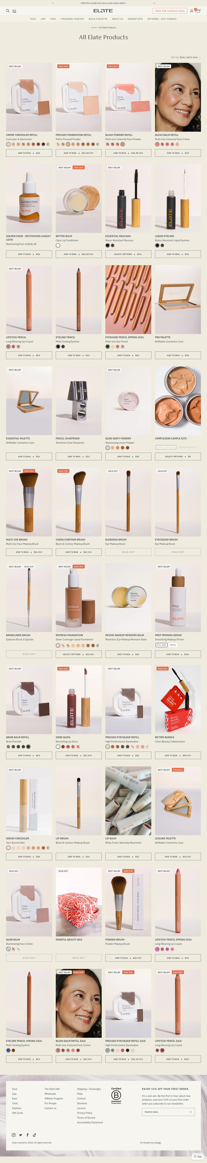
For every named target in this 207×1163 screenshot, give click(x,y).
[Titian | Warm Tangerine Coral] (117, 144)
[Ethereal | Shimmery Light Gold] (147, 747)
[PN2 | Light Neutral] (68, 144)
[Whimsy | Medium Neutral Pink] (162, 144)
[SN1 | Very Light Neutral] (18, 848)
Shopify (146, 1142)
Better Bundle (164, 737)
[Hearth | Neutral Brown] (63, 346)
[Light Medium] (112, 448)
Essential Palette (18, 438)
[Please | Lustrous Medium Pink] (68, 747)
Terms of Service (86, 1117)
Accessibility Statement (90, 1122)
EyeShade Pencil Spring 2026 (124, 337)
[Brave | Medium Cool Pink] (112, 144)
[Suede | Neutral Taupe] (8, 747)
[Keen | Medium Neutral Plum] (63, 1050)
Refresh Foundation (189, 447)
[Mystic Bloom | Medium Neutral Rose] (73, 1050)
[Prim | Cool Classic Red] (162, 1050)
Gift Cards (17, 1112)
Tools (15, 1103)
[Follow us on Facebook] (28, 1135)
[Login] (191, 11)
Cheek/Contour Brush (70, 539)
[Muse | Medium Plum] (162, 949)
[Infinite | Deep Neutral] (157, 1050)
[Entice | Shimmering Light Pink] (117, 1050)
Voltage (157, 1142)
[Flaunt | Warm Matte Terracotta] (112, 747)
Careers (81, 1108)
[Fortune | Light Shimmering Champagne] (107, 747)
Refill (173, 644)
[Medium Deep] (122, 448)
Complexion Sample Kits (171, 438)
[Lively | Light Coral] (172, 949)
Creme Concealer (166, 447)
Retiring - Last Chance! (162, 18)
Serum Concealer (17, 838)
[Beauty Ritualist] (14, 11)
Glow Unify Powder (118, 438)
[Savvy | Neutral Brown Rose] (58, 1050)
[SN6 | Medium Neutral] (48, 848)
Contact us (50, 1108)
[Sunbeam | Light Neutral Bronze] (122, 144)
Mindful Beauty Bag (69, 939)
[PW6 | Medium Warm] (88, 144)
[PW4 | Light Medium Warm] (78, 144)
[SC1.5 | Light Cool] (13, 848)
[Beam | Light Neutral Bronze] (68, 1050)
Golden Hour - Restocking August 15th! (28, 237)
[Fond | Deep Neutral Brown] (122, 747)
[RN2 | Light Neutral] (68, 645)
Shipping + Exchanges (89, 1088)
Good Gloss (63, 737)
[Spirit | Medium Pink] (167, 949)
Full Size (161, 644)
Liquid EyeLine (164, 236)
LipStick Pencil (16, 337)
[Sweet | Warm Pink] (142, 747)
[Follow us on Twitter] (21, 1135)
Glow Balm (13, 939)
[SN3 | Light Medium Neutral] (33, 848)
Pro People (51, 1103)
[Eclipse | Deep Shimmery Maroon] (127, 1050)
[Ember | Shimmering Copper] (117, 747)
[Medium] (117, 448)
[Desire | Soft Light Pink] (107, 144)
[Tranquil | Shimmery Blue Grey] (107, 1050)
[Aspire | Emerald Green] (107, 346)
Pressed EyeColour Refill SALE (125, 1040)
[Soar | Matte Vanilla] (137, 747)
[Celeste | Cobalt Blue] (8, 1050)
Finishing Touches (72, 18)
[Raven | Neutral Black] (28, 747)
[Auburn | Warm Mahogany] (18, 747)
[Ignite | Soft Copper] (117, 346)
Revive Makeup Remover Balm (124, 635)
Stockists (82, 1103)
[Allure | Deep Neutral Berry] (78, 1050)
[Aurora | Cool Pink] (78, 747)
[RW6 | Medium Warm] (88, 645)
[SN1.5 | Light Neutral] (23, 848)
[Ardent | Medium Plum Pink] (18, 346)
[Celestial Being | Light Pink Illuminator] (8, 949)
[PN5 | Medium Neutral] (83, 144)
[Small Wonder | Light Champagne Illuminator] (13, 949)
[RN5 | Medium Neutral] (83, 645)
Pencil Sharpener (68, 438)
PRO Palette (162, 337)
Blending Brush (116, 539)
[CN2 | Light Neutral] (13, 144)
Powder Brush (115, 939)
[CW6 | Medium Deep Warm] (38, 144)
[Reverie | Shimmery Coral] (122, 1050)
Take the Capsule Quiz (170, 10)
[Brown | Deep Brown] (112, 245)
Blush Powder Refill (119, 134)
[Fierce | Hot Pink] (157, 949)
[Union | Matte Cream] (132, 747)
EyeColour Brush (166, 539)
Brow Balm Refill (17, 737)
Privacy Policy (84, 1112)
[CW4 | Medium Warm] (28, 144)
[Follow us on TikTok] (35, 1135)
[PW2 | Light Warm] (63, 144)
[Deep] (127, 448)
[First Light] (18, 949)
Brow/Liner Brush (18, 635)
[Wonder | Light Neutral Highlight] (177, 144)
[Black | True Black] (107, 245)
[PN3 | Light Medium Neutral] (73, 144)
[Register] (190, 1112)
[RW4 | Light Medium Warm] (78, 645)
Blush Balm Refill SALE (71, 1040)
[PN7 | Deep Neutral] (98, 144)
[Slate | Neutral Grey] (23, 747)
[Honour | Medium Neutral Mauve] (13, 346)
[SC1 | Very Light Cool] (8, 848)
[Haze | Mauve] (122, 346)
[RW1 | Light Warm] (58, 645)
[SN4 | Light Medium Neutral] (38, 848)
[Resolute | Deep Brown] (162, 245)
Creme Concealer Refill (22, 134)
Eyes (53, 18)
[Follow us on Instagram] (14, 1135)
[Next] (154, 3)
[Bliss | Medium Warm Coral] (172, 144)
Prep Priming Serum (168, 635)
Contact (81, 1098)
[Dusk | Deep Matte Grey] (127, 747)
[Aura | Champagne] (112, 346)
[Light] (107, 448)
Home (94, 27)
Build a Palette (98, 18)
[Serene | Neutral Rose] (8, 346)
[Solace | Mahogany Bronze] (13, 1050)
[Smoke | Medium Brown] (13, 747)
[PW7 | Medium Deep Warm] (93, 144)
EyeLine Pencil (65, 337)
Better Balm (64, 236)
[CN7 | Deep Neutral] (48, 144)
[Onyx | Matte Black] (58, 346)
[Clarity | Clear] (58, 245)
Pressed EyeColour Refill (122, 737)
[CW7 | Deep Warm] (43, 144)
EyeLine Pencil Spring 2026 (24, 1040)
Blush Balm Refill (167, 134)
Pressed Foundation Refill (74, 134)
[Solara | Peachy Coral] (73, 747)
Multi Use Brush (16, 539)
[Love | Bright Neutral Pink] (167, 144)
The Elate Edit (52, 1088)
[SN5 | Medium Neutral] (43, 848)
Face (33, 18)
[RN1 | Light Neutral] (63, 645)
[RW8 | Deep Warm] (98, 645)
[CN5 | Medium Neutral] (33, 144)
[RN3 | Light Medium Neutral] (73, 645)
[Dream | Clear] (58, 747)
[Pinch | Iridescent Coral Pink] (157, 144)
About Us (117, 18)
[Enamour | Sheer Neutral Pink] (63, 747)
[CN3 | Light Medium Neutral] (23, 144)
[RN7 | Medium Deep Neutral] (93, 645)
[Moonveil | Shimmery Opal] (132, 1050)
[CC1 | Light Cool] (8, 144)
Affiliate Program (54, 1098)
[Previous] (53, 3)
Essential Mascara (118, 236)
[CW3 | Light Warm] (18, 144)
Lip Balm (110, 838)
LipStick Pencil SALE (168, 1040)
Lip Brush (62, 838)
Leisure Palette (165, 838)
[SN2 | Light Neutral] (28, 848)
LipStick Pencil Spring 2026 (173, 939)
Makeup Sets (135, 18)
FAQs (80, 1093)
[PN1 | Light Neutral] (58, 144)
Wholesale (50, 1093)
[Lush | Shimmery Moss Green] (112, 1050)
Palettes (16, 1108)
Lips (43, 18)
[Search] (8, 11)
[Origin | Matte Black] (157, 245)
